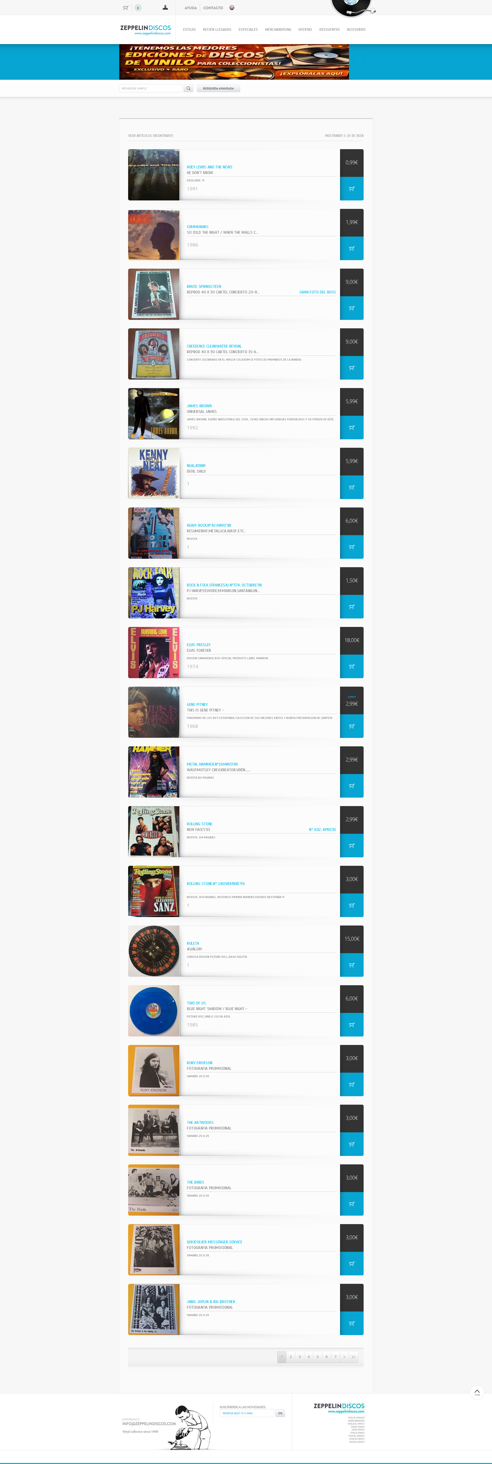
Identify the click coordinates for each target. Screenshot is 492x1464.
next (358, 61)
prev (133, 61)
